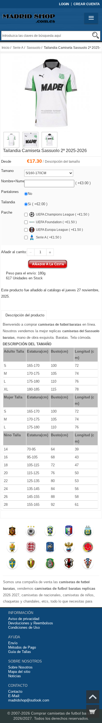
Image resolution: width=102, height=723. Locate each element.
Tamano (7, 171)
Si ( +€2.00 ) (37, 204)
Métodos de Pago (22, 647)
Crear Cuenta (86, 4)
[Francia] (49, 548)
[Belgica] (31, 564)
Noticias (14, 676)
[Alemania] (31, 532)
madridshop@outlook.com (28, 700)
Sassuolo (34, 48)
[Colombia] (87, 548)
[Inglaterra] (31, 548)
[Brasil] (49, 532)
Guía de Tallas (19, 652)
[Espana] (12, 532)
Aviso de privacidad (23, 619)
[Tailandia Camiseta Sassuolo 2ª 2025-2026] (11, 134)
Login (64, 4)
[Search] (95, 35)
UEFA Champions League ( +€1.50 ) (62, 214)
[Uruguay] (12, 548)
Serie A (18, 48)
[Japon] (69, 564)
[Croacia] (87, 564)
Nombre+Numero (14, 181)
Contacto (15, 691)
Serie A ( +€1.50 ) (48, 237)
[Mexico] (49, 564)
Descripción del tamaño (62, 162)
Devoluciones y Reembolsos (30, 623)
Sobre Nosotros (20, 667)
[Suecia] (12, 564)
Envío (12, 643)
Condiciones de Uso (24, 627)
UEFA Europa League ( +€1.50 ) (59, 230)
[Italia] (69, 532)
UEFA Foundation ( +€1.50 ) (56, 222)
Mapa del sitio (19, 672)
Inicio (6, 48)
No (30, 194)
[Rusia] (69, 548)
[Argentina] (87, 532)
